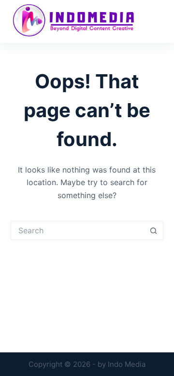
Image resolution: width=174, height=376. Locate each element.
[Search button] (153, 230)
